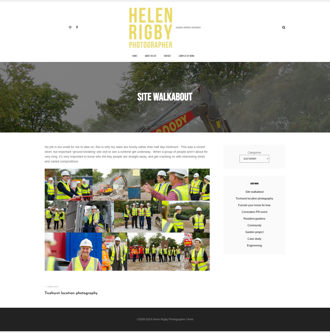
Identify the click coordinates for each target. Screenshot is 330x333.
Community (254, 225)
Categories (254, 152)
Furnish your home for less (254, 205)
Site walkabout (254, 191)
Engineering (254, 245)
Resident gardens (254, 218)
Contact (167, 56)
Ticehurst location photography (254, 198)
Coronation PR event (254, 211)
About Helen (150, 56)
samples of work (186, 56)
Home (134, 56)
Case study (254, 238)
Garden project (254, 232)
